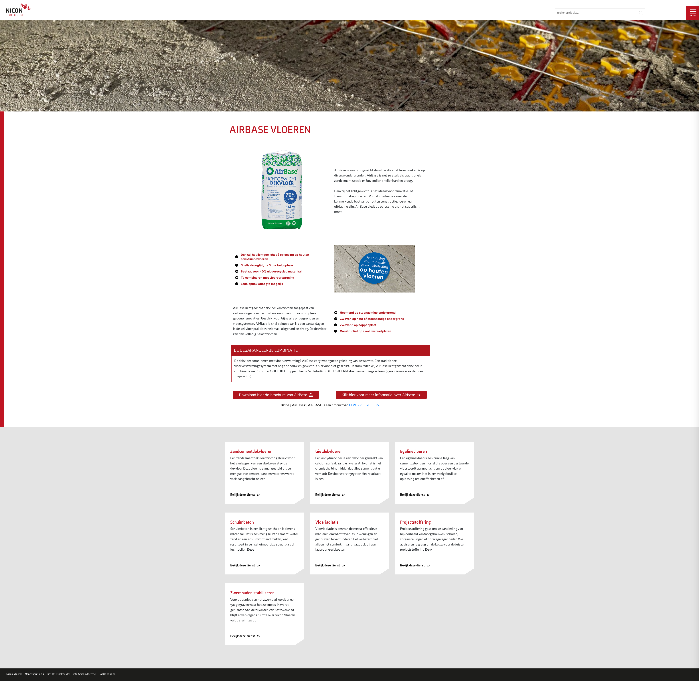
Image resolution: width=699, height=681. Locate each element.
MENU (693, 15)
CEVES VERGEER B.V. (364, 405)
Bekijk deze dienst (243, 495)
